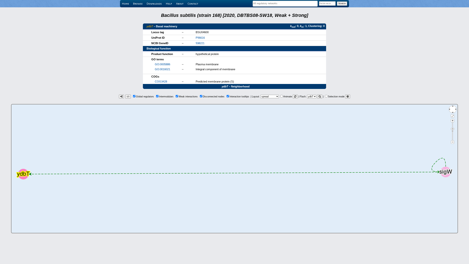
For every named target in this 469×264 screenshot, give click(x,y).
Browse (138, 3)
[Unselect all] (347, 96)
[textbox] (285, 3)
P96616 (200, 37)
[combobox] (285, 4)
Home (125, 3)
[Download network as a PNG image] (121, 96)
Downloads (154, 3)
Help (169, 3)
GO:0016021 (162, 69)
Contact (193, 3)
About (180, 3)
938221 (200, 43)
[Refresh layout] (295, 96)
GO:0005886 (162, 64)
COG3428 (161, 81)
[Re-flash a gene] (319, 96)
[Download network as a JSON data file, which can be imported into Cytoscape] (128, 96)
